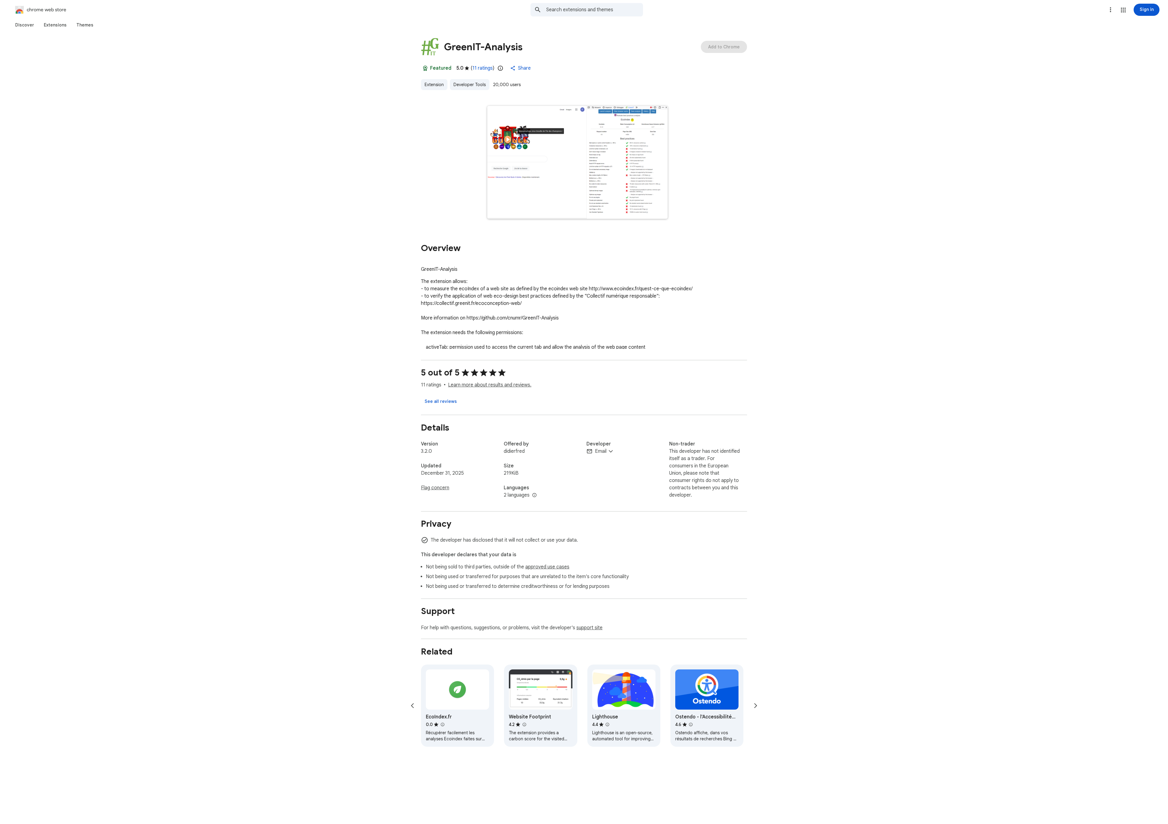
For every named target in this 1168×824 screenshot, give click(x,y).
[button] (1123, 10)
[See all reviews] (441, 401)
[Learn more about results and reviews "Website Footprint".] (524, 724)
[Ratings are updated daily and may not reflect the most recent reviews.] (500, 68)
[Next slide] (755, 706)
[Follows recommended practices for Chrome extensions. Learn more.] (425, 68)
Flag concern (435, 488)
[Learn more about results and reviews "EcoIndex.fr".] (442, 724)
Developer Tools (470, 84)
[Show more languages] (534, 495)
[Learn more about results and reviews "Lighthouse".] (607, 724)
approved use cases (547, 567)
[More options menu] (1110, 10)
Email (601, 451)
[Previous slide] (412, 706)
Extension (434, 84)
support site (589, 628)
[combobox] (594, 9)
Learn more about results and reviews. (489, 385)
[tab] (24, 24)
